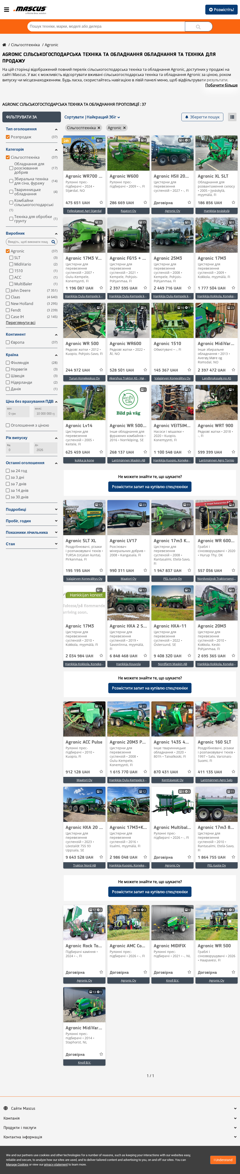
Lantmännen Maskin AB (128, 460)
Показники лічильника (27, 532)
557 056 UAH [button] (210, 571)
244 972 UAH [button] (78, 370)
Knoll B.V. (172, 980)
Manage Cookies (17, 1164)
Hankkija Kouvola (128, 664)
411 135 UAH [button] (210, 772)
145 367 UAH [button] (166, 370)
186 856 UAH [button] (210, 203)
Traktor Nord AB (84, 865)
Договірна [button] (163, 203)
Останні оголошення (25, 463)
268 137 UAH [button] (122, 452)
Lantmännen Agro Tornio (216, 460)
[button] (31, 117)
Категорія (15, 149)
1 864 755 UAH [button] (211, 857)
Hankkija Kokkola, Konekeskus (218, 296)
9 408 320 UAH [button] (167, 656)
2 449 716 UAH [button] (167, 288)
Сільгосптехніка (25, 44)
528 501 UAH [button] (122, 370)
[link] (84, 153)
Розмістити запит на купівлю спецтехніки (150, 486)
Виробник (15, 233)
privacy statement (56, 1164)
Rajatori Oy (128, 211)
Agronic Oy (172, 211)
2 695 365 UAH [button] (211, 656)
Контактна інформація (23, 1137)
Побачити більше (221, 85)
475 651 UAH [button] (78, 203)
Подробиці (16, 510)
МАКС (38, 408)
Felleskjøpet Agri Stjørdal (84, 211)
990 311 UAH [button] (122, 571)
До (36, 445)
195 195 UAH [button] (78, 571)
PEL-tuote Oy (172, 578)
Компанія (12, 1118)
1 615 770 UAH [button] (123, 772)
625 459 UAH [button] (78, 452)
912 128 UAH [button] (78, 772)
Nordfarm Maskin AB (172, 664)
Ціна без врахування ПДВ (30, 401)
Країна (12, 355)
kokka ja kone (84, 460)
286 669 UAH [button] (122, 203)
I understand (223, 1160)
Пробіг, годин (18, 521)
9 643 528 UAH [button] (79, 857)
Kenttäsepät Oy (173, 780)
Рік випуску (16, 438)
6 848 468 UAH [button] (123, 656)
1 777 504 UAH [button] (211, 288)
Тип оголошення (21, 129)
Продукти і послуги (20, 1128)
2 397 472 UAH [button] (211, 370)
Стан (10, 544)
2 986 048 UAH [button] (123, 857)
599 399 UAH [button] (210, 452)
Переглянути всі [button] (20, 322)
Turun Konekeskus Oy (84, 378)
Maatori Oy (128, 578)
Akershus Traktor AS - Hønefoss (131, 378)
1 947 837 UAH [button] (167, 571)
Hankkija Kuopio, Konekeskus (174, 460)
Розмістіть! (224, 9)
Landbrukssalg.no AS (216, 378)
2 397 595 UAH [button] (123, 288)
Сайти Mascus (23, 1108)
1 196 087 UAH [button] (79, 288)
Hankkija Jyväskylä (216, 211)
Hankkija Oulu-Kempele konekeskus (90, 296)
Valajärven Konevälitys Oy (172, 378)
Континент (16, 334)
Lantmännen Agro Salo (216, 780)
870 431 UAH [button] (166, 772)
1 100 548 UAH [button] (167, 452)
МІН (9, 408)
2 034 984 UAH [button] (79, 656)
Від (8, 445)
